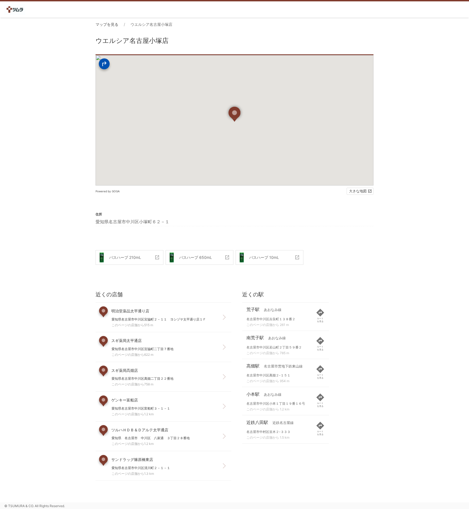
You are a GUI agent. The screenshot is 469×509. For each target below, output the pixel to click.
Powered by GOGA (108, 191)
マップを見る (107, 24)
